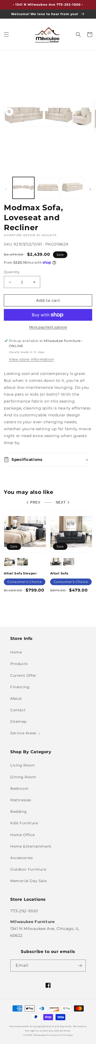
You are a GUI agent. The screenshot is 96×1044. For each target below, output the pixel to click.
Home (16, 652)
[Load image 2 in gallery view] (48, 188)
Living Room (22, 765)
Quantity (11, 272)
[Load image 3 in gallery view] (72, 188)
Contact (18, 710)
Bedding (18, 811)
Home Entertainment (30, 846)
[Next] (90, 189)
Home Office (22, 834)
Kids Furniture (24, 823)
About (16, 698)
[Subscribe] (80, 966)
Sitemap (18, 721)
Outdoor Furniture (28, 869)
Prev (35, 502)
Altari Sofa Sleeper (20, 573)
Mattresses (20, 800)
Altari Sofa (59, 573)
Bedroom (19, 788)
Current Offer (23, 675)
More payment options (48, 327)
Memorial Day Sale (28, 881)
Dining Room (23, 777)
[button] (6, 34)
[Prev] (5, 189)
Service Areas (23, 733)
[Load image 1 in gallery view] (23, 188)
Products (19, 663)
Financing (19, 687)
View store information (31, 359)
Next (61, 502)
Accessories (21, 858)
